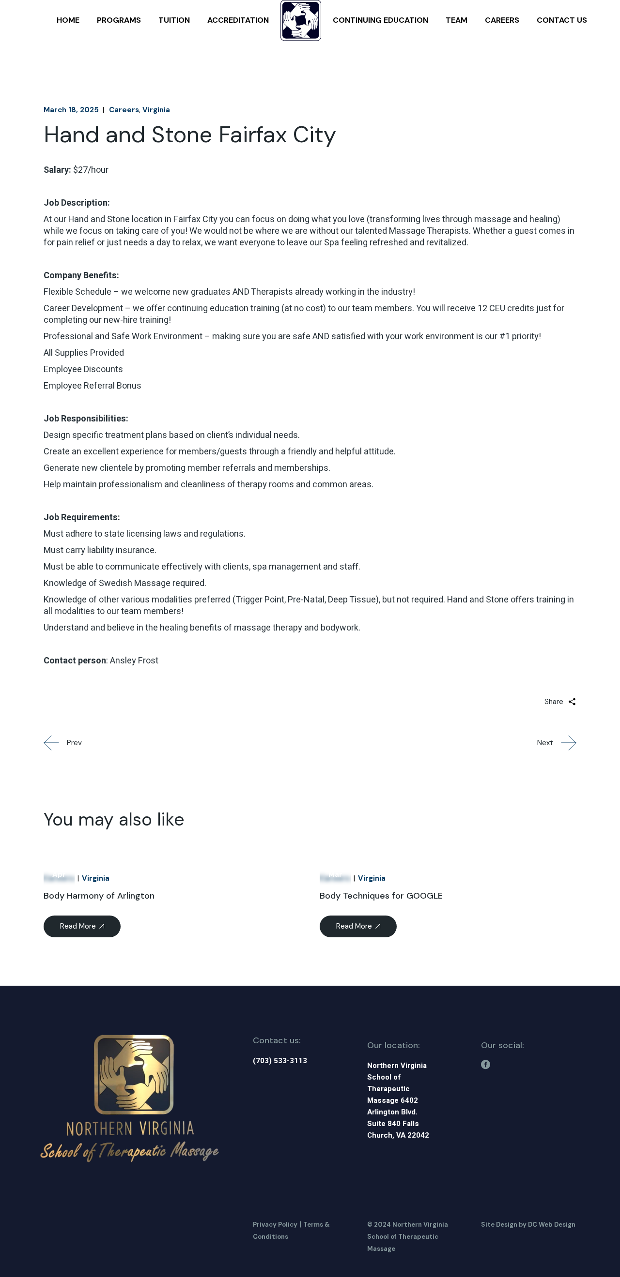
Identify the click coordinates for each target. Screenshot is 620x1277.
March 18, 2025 (71, 110)
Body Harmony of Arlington (99, 895)
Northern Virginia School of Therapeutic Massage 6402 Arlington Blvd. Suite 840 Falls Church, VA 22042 (398, 1100)
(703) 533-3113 (280, 1060)
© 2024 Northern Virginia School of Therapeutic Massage (407, 1236)
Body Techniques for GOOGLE (381, 895)
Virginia (156, 110)
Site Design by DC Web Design (528, 1224)
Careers (124, 110)
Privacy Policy (275, 1224)
